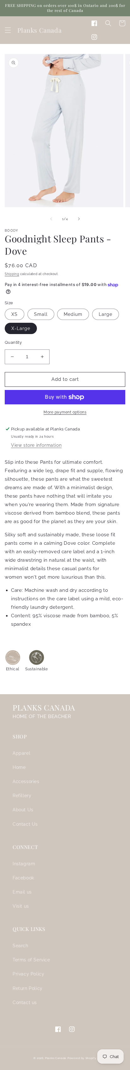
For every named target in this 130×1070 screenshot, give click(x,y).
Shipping (12, 274)
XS (14, 314)
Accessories (26, 781)
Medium (73, 314)
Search (20, 945)
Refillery (22, 795)
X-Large (20, 328)
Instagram (24, 863)
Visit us (21, 906)
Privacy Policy (28, 973)
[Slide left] (51, 219)
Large (105, 314)
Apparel (21, 753)
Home (19, 767)
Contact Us (25, 824)
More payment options (65, 412)
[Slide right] (79, 219)
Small (41, 314)
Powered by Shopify (82, 1058)
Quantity (13, 342)
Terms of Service (31, 959)
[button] (8, 30)
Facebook (23, 877)
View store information (36, 445)
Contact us (25, 1002)
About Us (23, 809)
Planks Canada (55, 1058)
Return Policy (28, 988)
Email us (22, 891)
